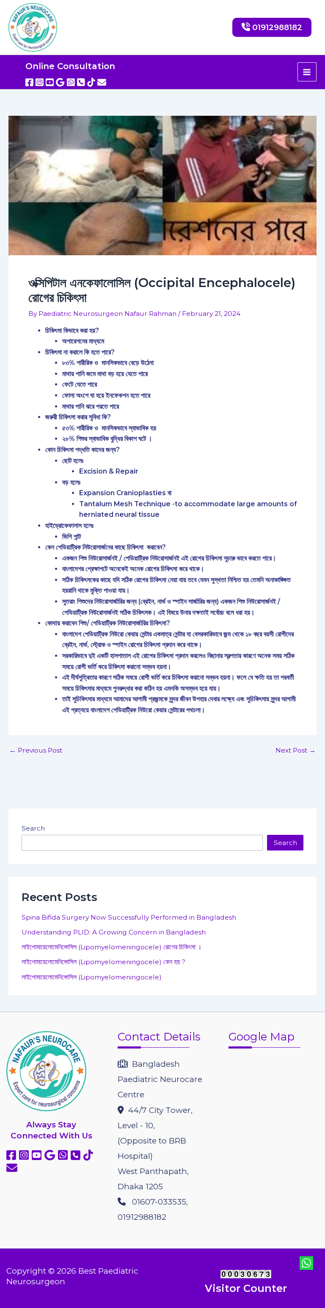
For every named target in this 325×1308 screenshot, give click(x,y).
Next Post (295, 750)
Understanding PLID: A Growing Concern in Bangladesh (114, 932)
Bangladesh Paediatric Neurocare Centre (160, 1079)
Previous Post (35, 750)
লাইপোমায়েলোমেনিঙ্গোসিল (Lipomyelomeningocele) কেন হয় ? (103, 962)
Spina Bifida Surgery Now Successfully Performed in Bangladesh (129, 917)
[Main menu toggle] (307, 71)
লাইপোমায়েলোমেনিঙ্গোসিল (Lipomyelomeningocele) (92, 977)
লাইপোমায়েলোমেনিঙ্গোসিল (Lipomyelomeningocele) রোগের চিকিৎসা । (112, 947)
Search (33, 828)
